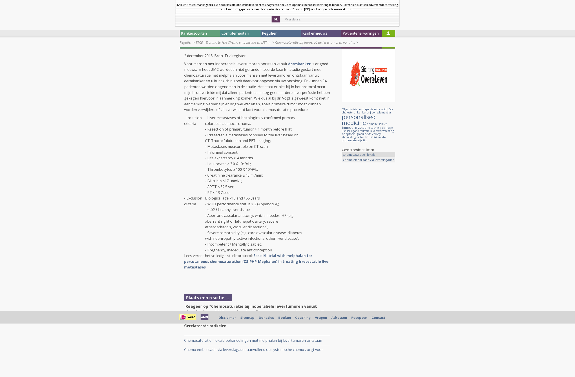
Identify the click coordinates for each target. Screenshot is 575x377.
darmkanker (299, 63)
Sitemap (247, 317)
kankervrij (364, 112)
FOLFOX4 (371, 137)
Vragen (321, 317)
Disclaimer (227, 317)
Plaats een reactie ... (207, 297)
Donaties (266, 317)
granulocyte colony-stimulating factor (362, 135)
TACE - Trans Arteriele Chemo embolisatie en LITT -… (233, 42)
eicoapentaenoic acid (373, 109)
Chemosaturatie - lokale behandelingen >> (359, 155)
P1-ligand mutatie (358, 131)
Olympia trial (350, 109)
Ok (276, 19)
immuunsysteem (356, 127)
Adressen (339, 317)
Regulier (186, 42)
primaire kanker (377, 124)
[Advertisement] (368, 236)
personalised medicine (359, 120)
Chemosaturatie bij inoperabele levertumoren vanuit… (315, 42)
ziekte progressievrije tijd (364, 138)
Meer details (293, 19)
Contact (378, 317)
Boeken (284, 317)
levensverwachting (382, 131)
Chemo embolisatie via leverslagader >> (368, 160)
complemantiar (381, 112)
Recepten (359, 317)
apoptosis (349, 134)
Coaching (303, 317)
